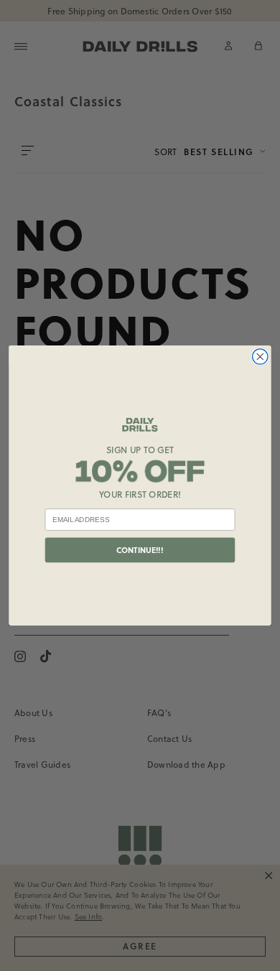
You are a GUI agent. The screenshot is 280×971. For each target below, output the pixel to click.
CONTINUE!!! (139, 550)
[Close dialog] (260, 356)
